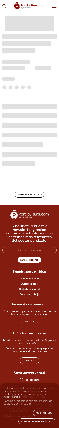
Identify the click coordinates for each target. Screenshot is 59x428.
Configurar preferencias (37, 421)
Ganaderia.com (29, 278)
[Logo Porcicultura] (29, 9)
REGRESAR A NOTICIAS (29, 194)
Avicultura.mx (29, 283)
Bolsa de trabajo (29, 294)
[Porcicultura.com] (29, 218)
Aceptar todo (44, 413)
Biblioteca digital (29, 289)
